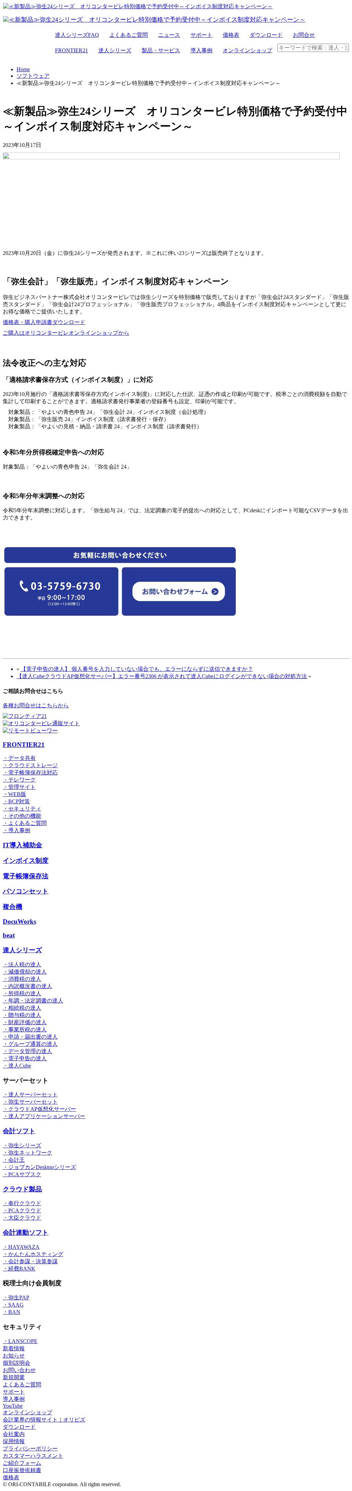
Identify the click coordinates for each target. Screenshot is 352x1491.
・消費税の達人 (22, 979)
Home (23, 69)
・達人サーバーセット (30, 1094)
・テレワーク (19, 780)
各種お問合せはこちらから (36, 705)
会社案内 (14, 1434)
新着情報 (14, 1348)
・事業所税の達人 (25, 1029)
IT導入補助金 (22, 845)
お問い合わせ (19, 1370)
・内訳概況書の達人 (27, 986)
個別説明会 (16, 1363)
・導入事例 (16, 830)
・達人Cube (17, 1066)
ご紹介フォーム (22, 1463)
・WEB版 (14, 794)
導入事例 (201, 50)
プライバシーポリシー (30, 1448)
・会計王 (14, 1160)
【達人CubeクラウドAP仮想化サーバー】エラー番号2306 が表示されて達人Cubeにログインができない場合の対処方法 (161, 676)
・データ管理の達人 (27, 1051)
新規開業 (14, 1377)
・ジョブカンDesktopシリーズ (39, 1167)
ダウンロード (266, 35)
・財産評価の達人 (25, 1022)
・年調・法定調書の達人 (33, 1001)
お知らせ (14, 1356)
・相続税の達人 (22, 1008)
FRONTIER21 (71, 50)
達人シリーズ (114, 50)
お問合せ (304, 35)
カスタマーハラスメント (33, 1456)
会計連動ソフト (25, 1232)
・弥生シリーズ (22, 1145)
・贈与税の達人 (22, 1015)
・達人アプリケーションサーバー (44, 1116)
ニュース (169, 35)
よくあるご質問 (128, 35)
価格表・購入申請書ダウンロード (44, 322)
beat (9, 935)
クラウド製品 (22, 1189)
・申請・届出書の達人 (30, 1037)
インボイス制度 (25, 860)
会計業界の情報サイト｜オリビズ (44, 1420)
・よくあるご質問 (25, 823)
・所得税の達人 (22, 993)
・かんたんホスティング (33, 1254)
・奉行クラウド (22, 1203)
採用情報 (14, 1441)
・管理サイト (19, 787)
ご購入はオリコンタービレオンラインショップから (66, 333)
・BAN (11, 1312)
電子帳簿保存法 (25, 876)
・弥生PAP (16, 1297)
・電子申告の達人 (25, 1058)
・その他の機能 (22, 816)
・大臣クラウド (22, 1218)
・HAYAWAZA (21, 1247)
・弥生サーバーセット (30, 1102)
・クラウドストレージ (30, 765)
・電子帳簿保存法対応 (30, 772)
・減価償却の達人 (25, 972)
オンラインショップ (247, 50)
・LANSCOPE (20, 1341)
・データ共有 (19, 758)
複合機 (12, 906)
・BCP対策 (16, 801)
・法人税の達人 (22, 964)
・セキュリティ (22, 809)
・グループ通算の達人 (30, 1044)
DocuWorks (19, 921)
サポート (201, 35)
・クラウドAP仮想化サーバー (39, 1109)
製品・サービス (161, 50)
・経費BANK (19, 1269)
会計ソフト (19, 1131)
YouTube (13, 1406)
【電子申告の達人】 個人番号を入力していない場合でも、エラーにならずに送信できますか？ (137, 669)
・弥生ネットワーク (27, 1153)
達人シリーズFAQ (77, 35)
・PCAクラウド (22, 1210)
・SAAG (13, 1305)
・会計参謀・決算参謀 (30, 1261)
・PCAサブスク (22, 1174)
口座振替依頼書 (22, 1470)
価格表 (231, 35)
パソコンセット (25, 891)
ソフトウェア (33, 76)
